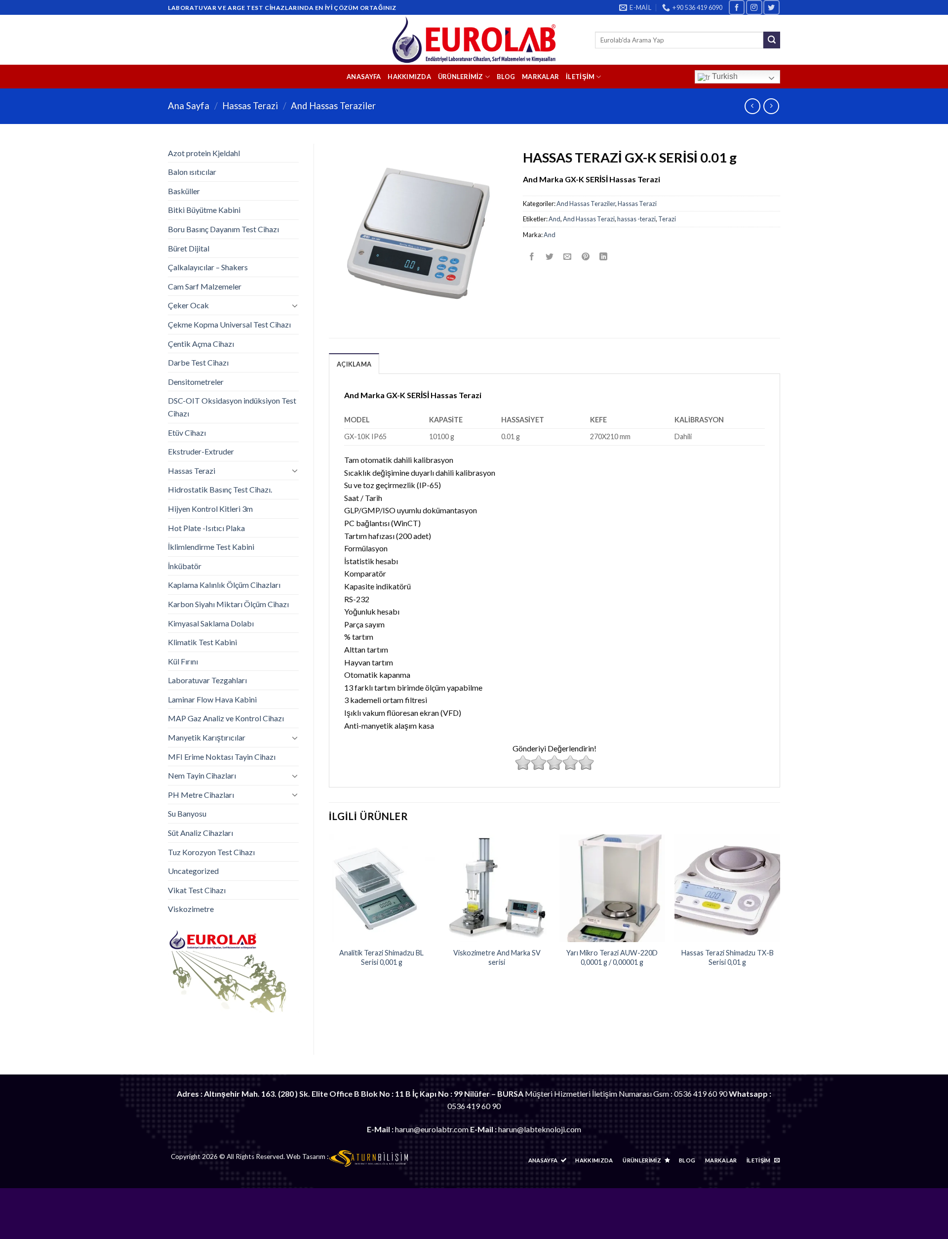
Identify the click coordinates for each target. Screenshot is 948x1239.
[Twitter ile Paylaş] (550, 256)
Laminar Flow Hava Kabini (212, 699)
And (554, 219)
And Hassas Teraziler (333, 105)
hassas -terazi (636, 219)
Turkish (724, 76)
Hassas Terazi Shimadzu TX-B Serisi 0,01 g (727, 957)
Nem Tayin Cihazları (202, 775)
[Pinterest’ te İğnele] (585, 256)
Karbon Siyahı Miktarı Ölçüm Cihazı (228, 604)
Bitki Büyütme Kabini (204, 209)
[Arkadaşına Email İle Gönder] (567, 256)
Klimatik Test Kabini (202, 642)
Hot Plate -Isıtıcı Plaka (206, 528)
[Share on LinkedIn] (603, 256)
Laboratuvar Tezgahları (207, 680)
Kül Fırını (183, 661)
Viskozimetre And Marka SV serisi (497, 957)
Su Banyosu (187, 813)
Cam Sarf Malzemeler (204, 286)
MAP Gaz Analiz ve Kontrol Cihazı (226, 718)
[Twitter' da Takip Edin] (771, 7)
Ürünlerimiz (460, 77)
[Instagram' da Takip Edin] (754, 7)
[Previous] (329, 910)
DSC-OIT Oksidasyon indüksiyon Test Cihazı (232, 407)
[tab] (354, 363)
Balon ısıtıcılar (192, 171)
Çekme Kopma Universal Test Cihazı (229, 324)
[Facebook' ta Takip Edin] (737, 7)
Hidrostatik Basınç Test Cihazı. (220, 489)
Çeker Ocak (188, 305)
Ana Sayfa (188, 105)
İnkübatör (184, 566)
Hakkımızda (409, 77)
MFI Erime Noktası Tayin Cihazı (222, 756)
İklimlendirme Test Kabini (211, 546)
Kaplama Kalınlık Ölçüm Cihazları (224, 584)
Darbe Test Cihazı (198, 362)
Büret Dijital (188, 248)
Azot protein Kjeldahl (204, 153)
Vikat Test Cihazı (197, 890)
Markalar (540, 77)
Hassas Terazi (250, 105)
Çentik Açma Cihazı (201, 343)
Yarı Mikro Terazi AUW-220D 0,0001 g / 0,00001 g (612, 957)
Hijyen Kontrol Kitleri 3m (210, 508)
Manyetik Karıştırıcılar (206, 737)
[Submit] (771, 40)
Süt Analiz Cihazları (200, 832)
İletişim (580, 77)
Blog (506, 77)
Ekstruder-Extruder (201, 451)
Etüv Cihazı (187, 432)
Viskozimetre (191, 908)
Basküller (184, 191)
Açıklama (354, 364)
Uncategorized (193, 870)
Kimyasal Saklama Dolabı (211, 623)
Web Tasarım (305, 1156)
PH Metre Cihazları (201, 794)
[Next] (779, 910)
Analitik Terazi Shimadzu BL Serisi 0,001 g (381, 957)
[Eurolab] (474, 40)
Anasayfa (364, 77)
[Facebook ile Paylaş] (532, 256)
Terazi (667, 219)
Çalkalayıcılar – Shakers (208, 267)
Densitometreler (196, 381)
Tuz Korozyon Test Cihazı (211, 852)
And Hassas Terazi (589, 219)
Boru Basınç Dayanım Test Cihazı (223, 229)
